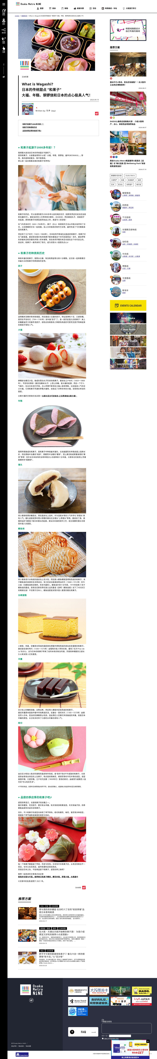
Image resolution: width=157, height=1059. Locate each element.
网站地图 (28, 1046)
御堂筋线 (126, 193)
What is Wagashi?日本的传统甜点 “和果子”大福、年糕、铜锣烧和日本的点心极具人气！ (56, 16)
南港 (124, 293)
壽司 (54, 928)
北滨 (124, 268)
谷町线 (125, 241)
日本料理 (25, 77)
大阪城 (124, 256)
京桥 (124, 232)
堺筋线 (125, 266)
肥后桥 (131, 208)
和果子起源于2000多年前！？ (33, 124)
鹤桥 (130, 220)
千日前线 (126, 217)
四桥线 (125, 205)
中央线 (125, 254)
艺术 (112, 184)
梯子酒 (138, 184)
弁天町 (131, 256)
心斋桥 (124, 195)
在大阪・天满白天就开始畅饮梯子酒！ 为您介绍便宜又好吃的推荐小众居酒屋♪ (62, 933)
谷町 (124, 244)
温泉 (139, 180)
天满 (128, 268)
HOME (17, 16)
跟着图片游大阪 (116, 175)
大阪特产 (114, 180)
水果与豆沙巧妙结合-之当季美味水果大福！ (59, 396)
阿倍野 (129, 244)
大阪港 (137, 256)
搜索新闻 (24, 16)
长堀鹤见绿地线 (129, 229)
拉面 (122, 180)
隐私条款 (21, 1046)
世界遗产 (130, 184)
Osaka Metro (130, 175)
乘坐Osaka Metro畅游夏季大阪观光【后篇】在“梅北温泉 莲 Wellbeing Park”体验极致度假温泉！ (127, 163)
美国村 (124, 208)
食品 (42, 951)
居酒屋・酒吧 (45, 928)
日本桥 (124, 220)
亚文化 (120, 184)
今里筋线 (126, 278)
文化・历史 (44, 906)
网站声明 (13, 1046)
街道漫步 (131, 180)
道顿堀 (131, 195)
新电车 (125, 290)
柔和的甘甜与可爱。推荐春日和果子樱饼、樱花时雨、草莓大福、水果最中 (48, 877)
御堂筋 (137, 195)
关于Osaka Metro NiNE (18, 1043)
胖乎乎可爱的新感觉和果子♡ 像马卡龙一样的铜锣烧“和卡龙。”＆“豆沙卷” (62, 955)
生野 (124, 280)
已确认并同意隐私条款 (111, 1039)
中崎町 (136, 244)
